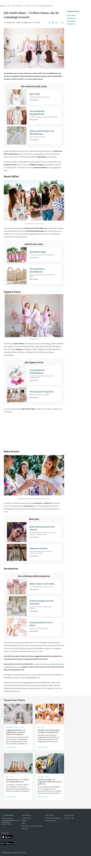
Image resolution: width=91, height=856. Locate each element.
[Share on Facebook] (49, 22)
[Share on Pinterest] (53, 22)
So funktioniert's (26, 818)
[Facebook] (66, 818)
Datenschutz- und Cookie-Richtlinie (32, 826)
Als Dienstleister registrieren (53, 818)
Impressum (25, 828)
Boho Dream (71, 21)
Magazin (24, 821)
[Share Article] (62, 22)
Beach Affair (71, 15)
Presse (24, 823)
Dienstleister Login (50, 821)
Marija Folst (11, 22)
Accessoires (71, 24)
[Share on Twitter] (56, 22)
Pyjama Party (71, 18)
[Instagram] (69, 818)
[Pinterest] (72, 818)
